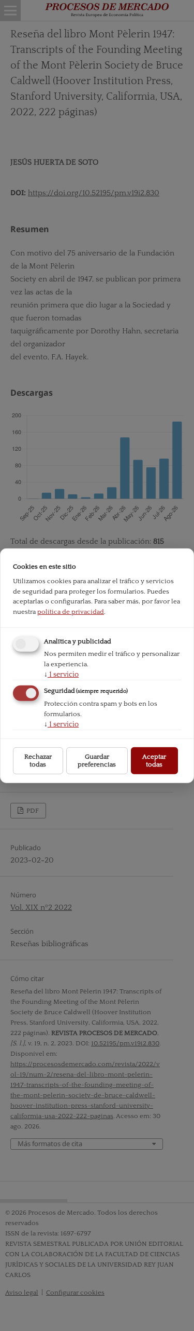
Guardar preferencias (97, 760)
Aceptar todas (154, 760)
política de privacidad (70, 611)
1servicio (61, 674)
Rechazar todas (38, 760)
